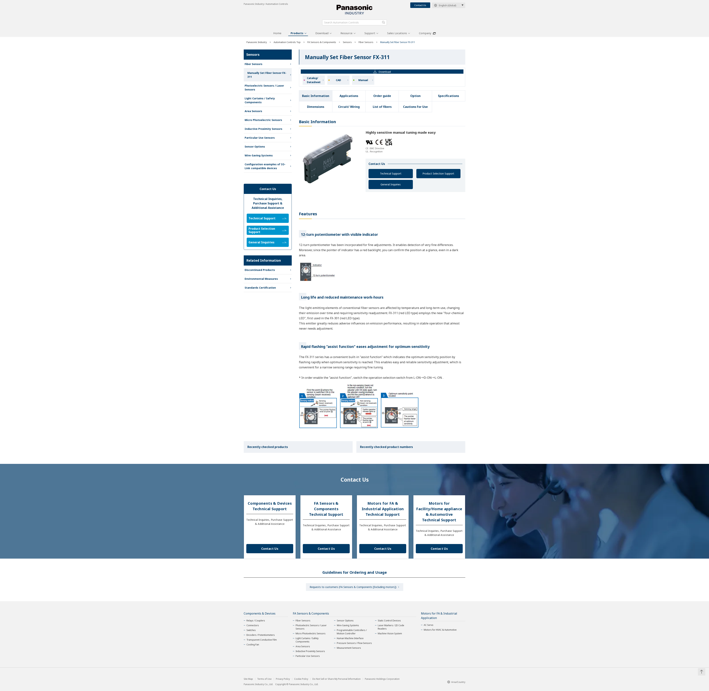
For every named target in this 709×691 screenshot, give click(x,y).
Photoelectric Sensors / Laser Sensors (264, 87)
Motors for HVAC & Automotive (440, 629)
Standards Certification (260, 287)
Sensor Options (255, 146)
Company (425, 33)
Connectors (252, 625)
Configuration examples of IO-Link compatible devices (265, 166)
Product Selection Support (438, 173)
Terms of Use (264, 679)
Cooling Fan (252, 644)
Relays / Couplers (255, 620)
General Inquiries (391, 184)
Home (277, 33)
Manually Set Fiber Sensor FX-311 (266, 74)
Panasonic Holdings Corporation (382, 679)
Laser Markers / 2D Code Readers (391, 627)
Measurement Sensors (349, 647)
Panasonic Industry (256, 42)
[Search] (383, 22)
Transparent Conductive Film (261, 639)
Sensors (347, 42)
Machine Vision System (390, 633)
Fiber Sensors (366, 42)
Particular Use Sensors (260, 137)
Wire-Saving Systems (259, 155)
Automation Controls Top (287, 42)
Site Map (248, 679)
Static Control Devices (389, 620)
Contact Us (420, 5)
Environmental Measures (261, 278)
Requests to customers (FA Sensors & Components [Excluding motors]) (353, 587)
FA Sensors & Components (321, 42)
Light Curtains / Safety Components (260, 100)
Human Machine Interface (350, 638)
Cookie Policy (301, 679)
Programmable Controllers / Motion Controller (352, 632)
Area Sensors (253, 111)
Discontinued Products (260, 270)
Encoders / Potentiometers (260, 635)
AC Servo (428, 625)
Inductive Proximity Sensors (263, 129)
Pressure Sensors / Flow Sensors (354, 643)
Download (321, 33)
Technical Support (390, 173)
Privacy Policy (283, 679)
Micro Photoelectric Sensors (263, 120)
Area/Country (458, 682)
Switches (251, 630)
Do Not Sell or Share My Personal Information (336, 679)
